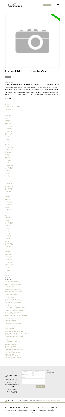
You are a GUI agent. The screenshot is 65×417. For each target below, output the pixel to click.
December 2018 (8, 259)
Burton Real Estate (9, 292)
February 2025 (8, 144)
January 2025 (8, 146)
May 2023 (7, 177)
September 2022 (9, 189)
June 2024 (7, 155)
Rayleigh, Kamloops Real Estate (12, 341)
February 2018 (8, 275)
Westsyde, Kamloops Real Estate (12, 359)
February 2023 (8, 181)
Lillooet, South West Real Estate (12, 318)
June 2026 (7, 118)
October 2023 (8, 168)
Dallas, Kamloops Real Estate (11, 305)
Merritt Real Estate (9, 328)
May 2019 (7, 251)
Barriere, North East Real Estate (12, 288)
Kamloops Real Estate (10, 313)
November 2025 (9, 130)
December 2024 (9, 147)
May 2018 (7, 270)
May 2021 (7, 214)
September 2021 (9, 207)
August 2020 (8, 227)
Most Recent (8, 113)
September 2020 (9, 225)
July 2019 (7, 248)
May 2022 (7, 196)
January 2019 (8, 257)
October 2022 (8, 188)
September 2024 (9, 151)
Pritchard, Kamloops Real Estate (12, 339)
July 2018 (7, 267)
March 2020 (8, 235)
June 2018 (7, 269)
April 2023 (7, 178)
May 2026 (7, 120)
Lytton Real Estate (9, 325)
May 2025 (7, 139)
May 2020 (7, 232)
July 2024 (7, 154)
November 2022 (9, 186)
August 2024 (8, 152)
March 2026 (8, 123)
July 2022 (7, 193)
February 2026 (8, 125)
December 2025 (9, 128)
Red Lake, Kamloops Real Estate (12, 343)
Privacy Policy (42, 400)
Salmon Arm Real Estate (10, 346)
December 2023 (9, 165)
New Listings (8, 108)
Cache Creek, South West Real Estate (16, 75)
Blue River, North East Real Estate (13, 289)
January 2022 (8, 202)
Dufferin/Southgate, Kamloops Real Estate (15, 307)
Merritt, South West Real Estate (12, 330)
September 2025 (9, 133)
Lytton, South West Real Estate (12, 326)
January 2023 (8, 183)
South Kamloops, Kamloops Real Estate (14, 349)
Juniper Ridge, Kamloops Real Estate (13, 312)
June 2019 (7, 249)
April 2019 (7, 253)
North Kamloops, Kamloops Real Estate (14, 331)
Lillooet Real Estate (9, 317)
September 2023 (9, 170)
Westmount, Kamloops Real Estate (13, 357)
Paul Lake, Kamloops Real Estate (12, 335)
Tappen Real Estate (9, 354)
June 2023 (7, 175)
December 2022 (9, 185)
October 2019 (8, 243)
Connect (47, 5)
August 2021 (8, 209)
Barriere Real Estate (9, 286)
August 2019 (8, 246)
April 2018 (7, 272)
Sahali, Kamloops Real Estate (11, 344)
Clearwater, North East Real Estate (13, 302)
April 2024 (7, 159)
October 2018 (8, 262)
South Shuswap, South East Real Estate (14, 351)
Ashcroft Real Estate (10, 283)
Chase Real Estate (9, 297)
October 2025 (8, 131)
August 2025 (8, 134)
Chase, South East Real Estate (12, 299)
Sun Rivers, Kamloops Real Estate (12, 352)
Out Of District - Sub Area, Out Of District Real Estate (17, 333)
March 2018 (8, 274)
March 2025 (8, 143)
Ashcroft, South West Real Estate (13, 284)
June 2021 (7, 212)
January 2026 (8, 126)
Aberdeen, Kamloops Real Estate (12, 281)
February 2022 (8, 201)
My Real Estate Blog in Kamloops (12, 106)
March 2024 (8, 160)
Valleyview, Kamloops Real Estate (13, 355)
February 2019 (8, 256)
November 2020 (9, 222)
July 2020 (7, 228)
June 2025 (7, 138)
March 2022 (8, 199)
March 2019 (8, 254)
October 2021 (8, 206)
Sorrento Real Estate (10, 347)
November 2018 (8, 261)
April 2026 (7, 122)
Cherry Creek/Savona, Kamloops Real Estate (15, 300)
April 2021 (7, 215)
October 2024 (8, 149)
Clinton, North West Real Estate (12, 304)
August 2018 (8, 266)
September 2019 (9, 244)
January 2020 (8, 238)
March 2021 (8, 217)
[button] (47, 5)
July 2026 (7, 117)
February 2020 (8, 236)
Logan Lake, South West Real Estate (13, 322)
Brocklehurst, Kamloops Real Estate (13, 291)
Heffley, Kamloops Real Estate (12, 309)
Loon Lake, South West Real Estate (13, 323)
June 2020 (7, 230)
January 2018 (8, 277)
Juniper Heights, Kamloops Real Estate (14, 310)
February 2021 (8, 219)
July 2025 (7, 136)
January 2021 (8, 220)
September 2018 (9, 264)
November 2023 (9, 167)
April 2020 (7, 233)
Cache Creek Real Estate (11, 294)
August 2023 (8, 172)
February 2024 (8, 162)
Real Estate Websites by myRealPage (53, 400)
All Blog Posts (8, 104)
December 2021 (8, 204)
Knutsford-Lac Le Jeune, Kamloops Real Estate (16, 315)
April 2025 (7, 141)
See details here (9, 82)
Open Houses (8, 109)
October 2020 (8, 223)
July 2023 (7, 173)
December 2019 (9, 240)
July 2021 (7, 211)
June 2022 (7, 194)
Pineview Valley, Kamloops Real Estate (14, 336)
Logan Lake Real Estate (10, 320)
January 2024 (8, 164)
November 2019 (8, 241)
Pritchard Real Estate (10, 338)
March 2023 (8, 180)
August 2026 (8, 115)
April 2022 (7, 198)
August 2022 (8, 191)
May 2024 (7, 157)
